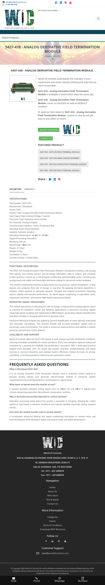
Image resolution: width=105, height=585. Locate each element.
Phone (37, 580)
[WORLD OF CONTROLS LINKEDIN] (61, 2)
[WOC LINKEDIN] (52, 542)
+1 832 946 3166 (11, 4)
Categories (52, 517)
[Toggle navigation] (98, 18)
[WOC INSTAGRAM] (59, 542)
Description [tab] (15, 189)
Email (13, 580)
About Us (52, 491)
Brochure (82, 580)
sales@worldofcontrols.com (16, 2)
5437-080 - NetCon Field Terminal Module (60, 170)
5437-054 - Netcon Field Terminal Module (60, 152)
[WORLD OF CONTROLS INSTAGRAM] (66, 2)
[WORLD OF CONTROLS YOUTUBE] (70, 2)
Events (52, 521)
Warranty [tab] (29, 189)
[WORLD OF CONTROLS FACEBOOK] (56, 2)
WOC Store (52, 495)
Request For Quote (49, 130)
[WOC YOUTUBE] (65, 542)
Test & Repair (52, 499)
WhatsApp (60, 580)
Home (47, 56)
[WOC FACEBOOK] (46, 542)
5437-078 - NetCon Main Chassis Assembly (59, 158)
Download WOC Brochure (52, 529)
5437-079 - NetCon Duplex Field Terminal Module (63, 164)
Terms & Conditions (52, 525)
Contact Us (46, 138)
